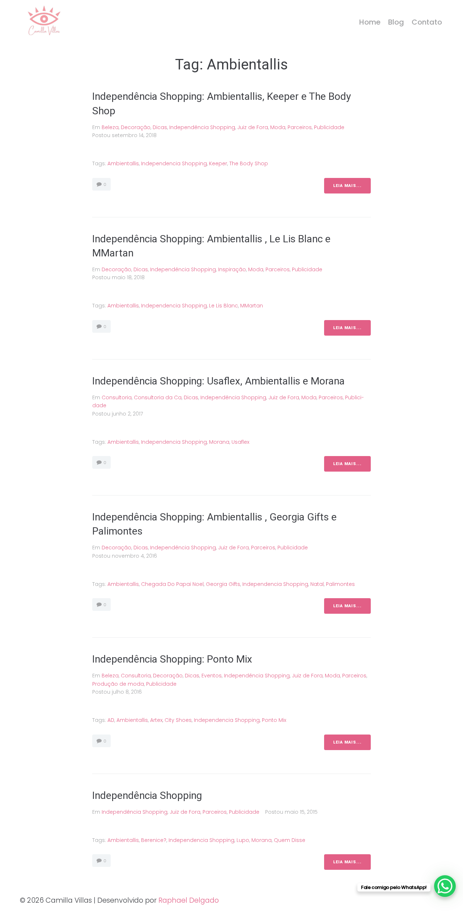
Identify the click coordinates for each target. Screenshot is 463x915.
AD (110, 720)
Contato (427, 22)
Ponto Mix (274, 720)
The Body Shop (248, 163)
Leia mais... (347, 185)
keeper (218, 163)
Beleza (110, 127)
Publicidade (329, 127)
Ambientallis (123, 163)
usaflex (240, 442)
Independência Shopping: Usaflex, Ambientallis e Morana (219, 381)
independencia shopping (174, 163)
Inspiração (232, 269)
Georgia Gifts (223, 584)
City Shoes (178, 720)
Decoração (135, 127)
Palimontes (340, 584)
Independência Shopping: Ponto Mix (172, 659)
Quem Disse (289, 840)
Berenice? (153, 840)
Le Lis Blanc (223, 305)
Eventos (211, 675)
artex (156, 720)
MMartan (251, 305)
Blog (396, 22)
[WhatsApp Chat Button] (445, 886)
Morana (219, 442)
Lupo (243, 840)
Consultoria (117, 397)
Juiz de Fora (252, 127)
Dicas (160, 127)
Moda (277, 127)
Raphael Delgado (188, 900)
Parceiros (300, 127)
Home (370, 22)
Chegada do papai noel (172, 584)
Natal (317, 584)
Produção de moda (118, 684)
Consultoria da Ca (158, 397)
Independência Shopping (202, 127)
